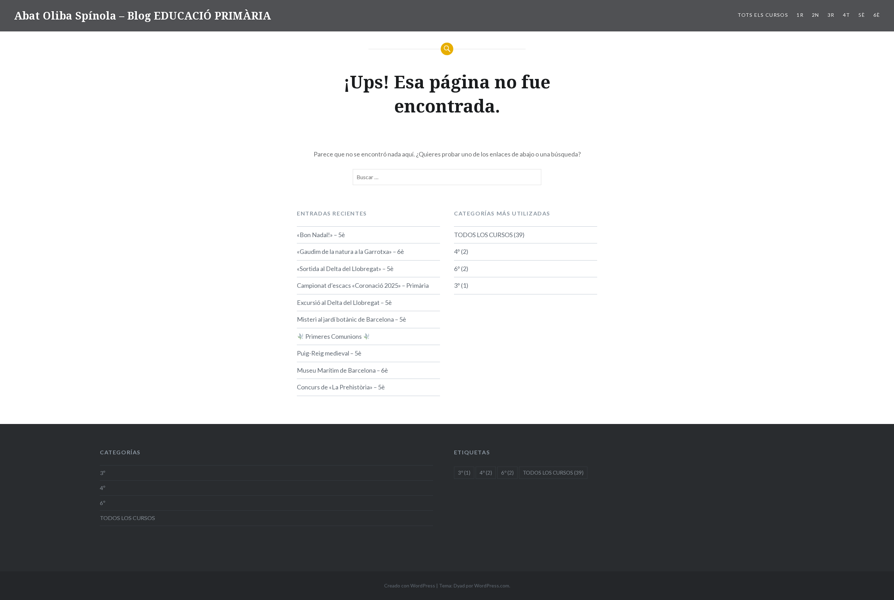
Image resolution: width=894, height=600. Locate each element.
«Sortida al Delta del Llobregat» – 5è (345, 268)
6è (876, 15)
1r (800, 15)
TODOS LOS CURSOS (483, 235)
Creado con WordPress (409, 585)
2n (815, 15)
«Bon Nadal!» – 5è (321, 235)
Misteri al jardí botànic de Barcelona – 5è (351, 319)
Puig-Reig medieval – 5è (329, 353)
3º (457, 285)
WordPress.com (491, 585)
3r (831, 15)
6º (457, 268)
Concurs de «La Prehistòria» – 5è (341, 387)
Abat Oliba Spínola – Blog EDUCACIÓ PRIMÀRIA (142, 15)
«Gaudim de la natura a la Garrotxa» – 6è (350, 251)
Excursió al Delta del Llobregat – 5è (344, 302)
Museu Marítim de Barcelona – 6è (342, 370)
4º (457, 251)
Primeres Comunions (333, 336)
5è (861, 15)
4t (846, 15)
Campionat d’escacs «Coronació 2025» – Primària (363, 285)
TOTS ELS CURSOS (763, 15)
